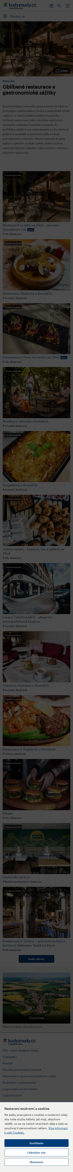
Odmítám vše (36, 1152)
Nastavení (36, 1162)
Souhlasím (36, 1143)
